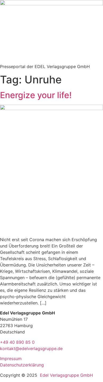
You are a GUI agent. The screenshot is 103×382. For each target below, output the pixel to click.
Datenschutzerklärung (22, 364)
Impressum (11, 358)
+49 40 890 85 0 (17, 342)
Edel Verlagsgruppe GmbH (66, 375)
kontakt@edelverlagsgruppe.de (31, 348)
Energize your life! (36, 95)
